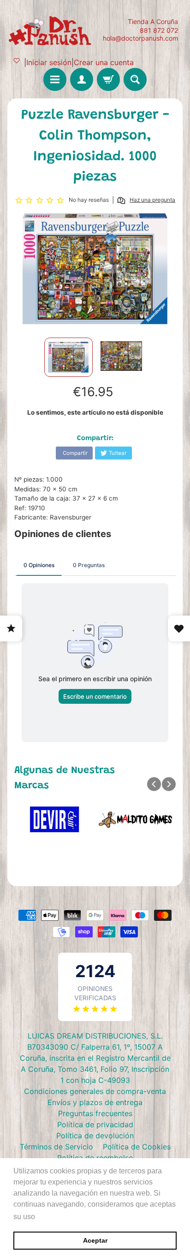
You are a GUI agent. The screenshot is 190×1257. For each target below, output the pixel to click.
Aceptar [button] (95, 1240)
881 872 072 (159, 30)
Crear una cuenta (104, 62)
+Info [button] (46, 1217)
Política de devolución (95, 1135)
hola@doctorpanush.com (140, 38)
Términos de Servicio (56, 1146)
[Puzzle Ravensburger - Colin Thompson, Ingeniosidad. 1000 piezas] (68, 357)
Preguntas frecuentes (95, 1113)
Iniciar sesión (48, 62)
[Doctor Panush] (51, 29)
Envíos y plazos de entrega (95, 1102)
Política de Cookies (137, 1146)
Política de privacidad (95, 1124)
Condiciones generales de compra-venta (95, 1091)
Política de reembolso (95, 1157)
